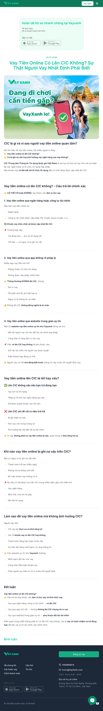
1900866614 (68, 665)
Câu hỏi (29, 665)
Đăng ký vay (79, 654)
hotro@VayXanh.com (72, 670)
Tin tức (29, 669)
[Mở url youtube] (97, 703)
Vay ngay (87, 3)
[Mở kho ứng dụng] (31, 43)
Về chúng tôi (10, 665)
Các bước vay (10, 669)
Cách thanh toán (12, 673)
